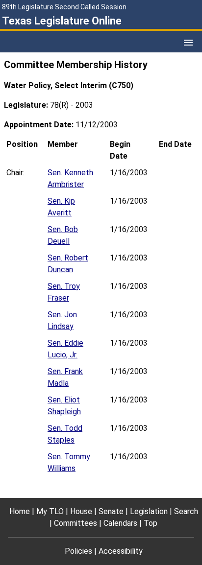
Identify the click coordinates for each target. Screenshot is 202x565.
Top (150, 523)
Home (19, 511)
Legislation (149, 511)
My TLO (50, 511)
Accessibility (121, 551)
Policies (78, 551)
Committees (75, 523)
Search (186, 511)
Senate (111, 511)
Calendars (120, 523)
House (81, 511)
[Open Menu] (188, 42)
